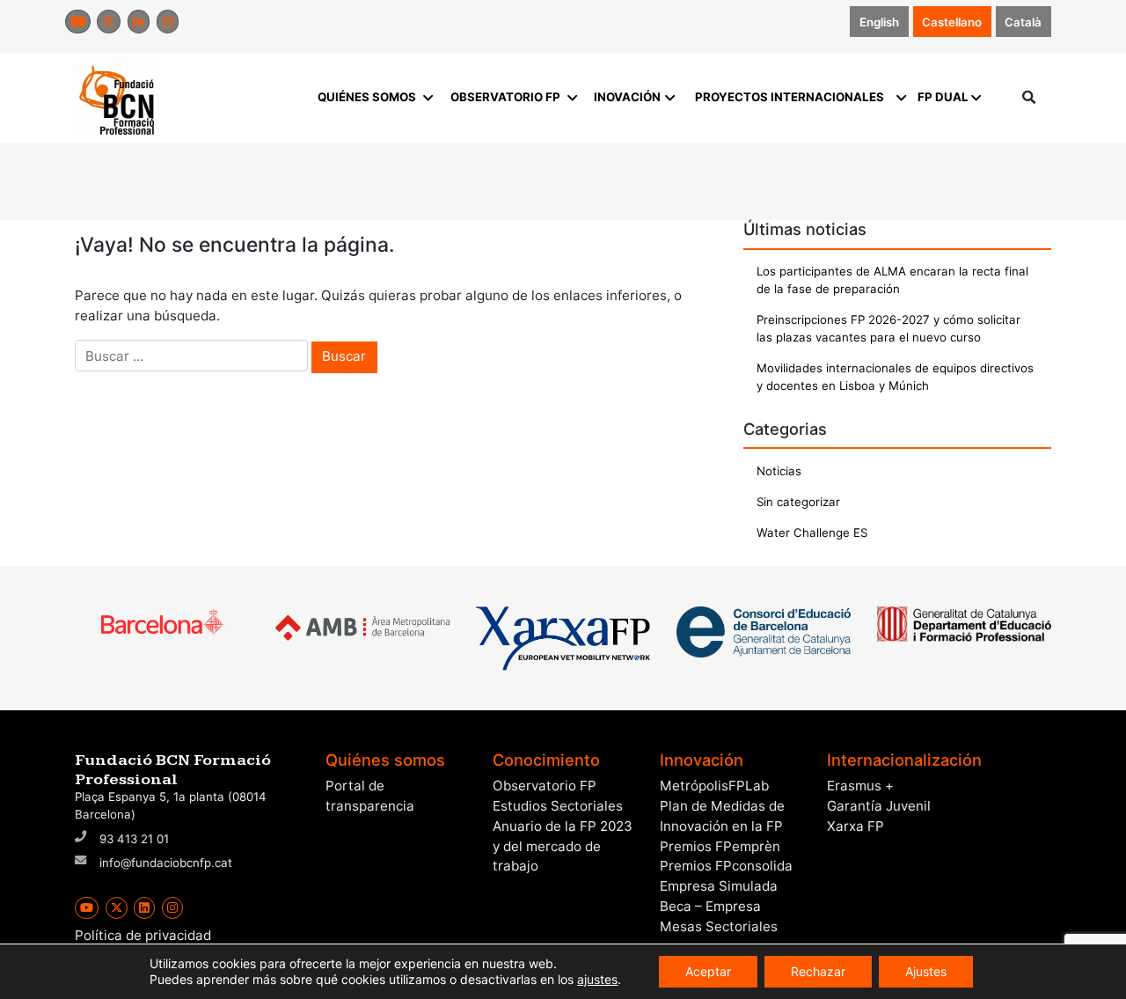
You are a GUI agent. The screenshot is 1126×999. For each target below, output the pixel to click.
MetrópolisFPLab (714, 785)
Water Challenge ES (812, 532)
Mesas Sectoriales (719, 926)
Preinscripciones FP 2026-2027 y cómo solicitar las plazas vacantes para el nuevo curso (888, 328)
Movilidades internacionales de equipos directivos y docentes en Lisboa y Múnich (895, 377)
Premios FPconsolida (726, 865)
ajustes (597, 979)
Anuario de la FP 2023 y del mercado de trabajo (562, 846)
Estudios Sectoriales (558, 805)
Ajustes (926, 971)
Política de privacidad (143, 935)
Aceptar (708, 971)
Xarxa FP (855, 826)
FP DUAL (943, 97)
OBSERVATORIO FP (505, 97)
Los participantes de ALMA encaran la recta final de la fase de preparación (892, 280)
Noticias (779, 471)
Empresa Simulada (719, 886)
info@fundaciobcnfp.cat (165, 863)
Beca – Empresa (710, 906)
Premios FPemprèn (720, 846)
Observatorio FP (544, 785)
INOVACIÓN (627, 97)
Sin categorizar (798, 502)
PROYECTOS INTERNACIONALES (789, 97)
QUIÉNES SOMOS (367, 97)
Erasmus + (860, 785)
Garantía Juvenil (879, 805)
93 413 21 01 (134, 839)
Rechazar (818, 971)
